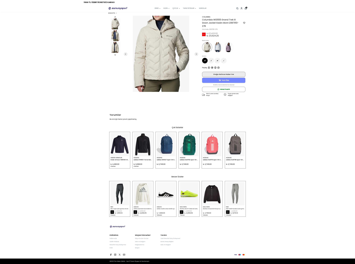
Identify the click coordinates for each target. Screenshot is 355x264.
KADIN (165, 8)
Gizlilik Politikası (114, 241)
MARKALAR (202, 8)
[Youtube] (124, 255)
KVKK (111, 248)
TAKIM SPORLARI (188, 8)
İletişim (137, 248)
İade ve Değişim (140, 241)
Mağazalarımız (139, 245)
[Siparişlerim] (241, 8)
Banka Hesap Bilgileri (167, 241)
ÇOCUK (175, 8)
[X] (120, 255)
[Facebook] (111, 255)
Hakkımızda (113, 238)
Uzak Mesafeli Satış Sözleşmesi (170, 238)
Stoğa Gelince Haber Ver (223, 74)
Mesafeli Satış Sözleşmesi (118, 245)
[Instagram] (115, 255)
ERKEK (157, 8)
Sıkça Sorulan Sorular (141, 238)
